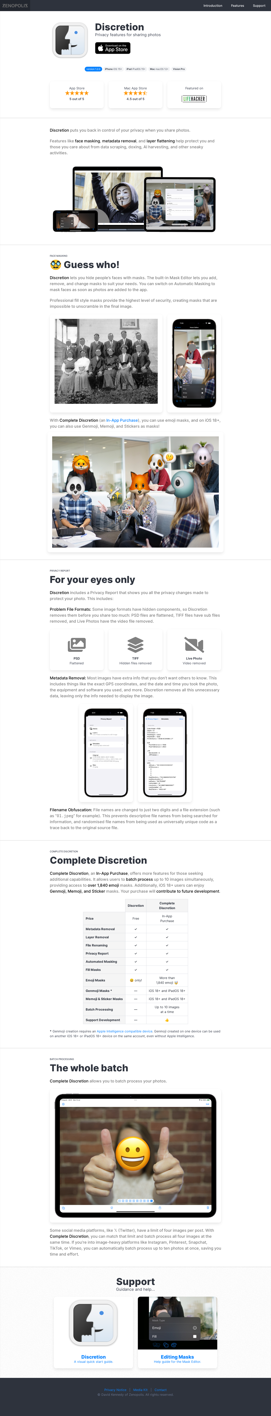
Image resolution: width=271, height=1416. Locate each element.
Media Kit (140, 1390)
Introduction (213, 6)
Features (237, 6)
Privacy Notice (115, 1390)
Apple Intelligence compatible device (124, 1031)
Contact (161, 1390)
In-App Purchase (122, 420)
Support (259, 6)
